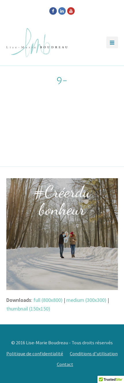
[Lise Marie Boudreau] (36, 42)
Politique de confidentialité (34, 354)
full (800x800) (48, 300)
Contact (65, 364)
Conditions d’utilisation (94, 354)
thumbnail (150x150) (28, 308)
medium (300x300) (86, 300)
